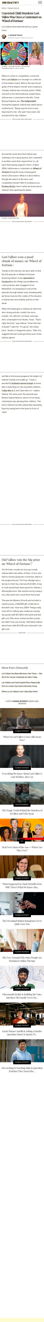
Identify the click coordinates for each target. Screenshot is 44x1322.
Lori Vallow (12, 79)
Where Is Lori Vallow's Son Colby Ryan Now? (20, 691)
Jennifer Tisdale (16, 35)
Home (4, 8)
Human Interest (13, 8)
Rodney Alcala (8, 186)
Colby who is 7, (8, 390)
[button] (40, 2)
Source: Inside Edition (10, 218)
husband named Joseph (22, 383)
